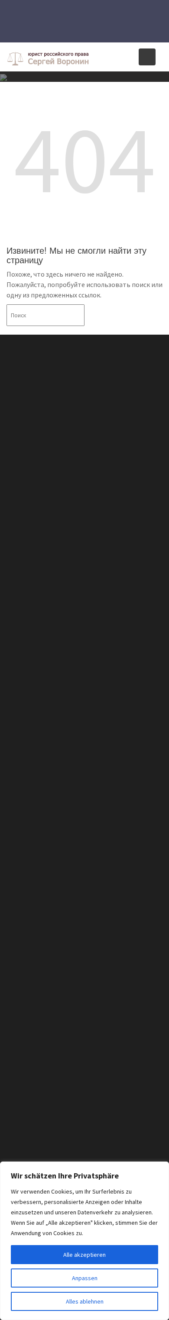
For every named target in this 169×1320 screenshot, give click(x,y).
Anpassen (85, 1278)
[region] (84, 1241)
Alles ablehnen (85, 1301)
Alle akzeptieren (84, 1255)
